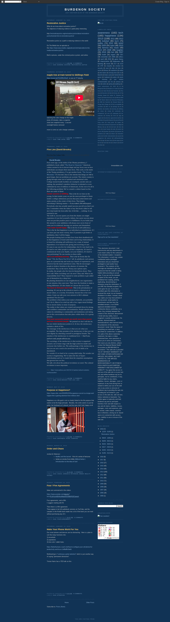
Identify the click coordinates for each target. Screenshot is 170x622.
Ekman (106, 70)
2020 (54, 64)
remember (104, 57)
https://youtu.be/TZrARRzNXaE (57, 78)
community (118, 111)
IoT (120, 93)
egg (120, 115)
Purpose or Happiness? (58, 390)
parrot (119, 129)
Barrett (100, 75)
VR (112, 104)
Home (67, 602)
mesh (121, 77)
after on (108, 106)
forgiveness (117, 61)
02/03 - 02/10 (106, 450)
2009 (104, 45)
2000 (102, 496)
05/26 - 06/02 (106, 444)
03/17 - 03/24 (106, 447)
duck (114, 115)
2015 (121, 45)
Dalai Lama (108, 75)
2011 (113, 39)
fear (105, 118)
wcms (99, 70)
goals (106, 120)
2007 (121, 52)
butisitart (105, 41)
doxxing (67, 64)
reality (87, 473)
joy (105, 127)
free (120, 118)
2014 (100, 50)
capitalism (114, 70)
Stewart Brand (117, 102)
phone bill (100, 131)
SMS (101, 102)
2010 (111, 43)
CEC (121, 55)
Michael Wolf (119, 97)
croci (108, 113)
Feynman (115, 90)
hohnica (100, 124)
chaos (59, 473)
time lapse (61, 139)
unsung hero (113, 72)
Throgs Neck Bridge (103, 104)
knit (110, 127)
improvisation (104, 61)
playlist (66, 494)
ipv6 (102, 59)
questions (100, 133)
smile (104, 84)
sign (103, 140)
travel (105, 142)
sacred (49, 475)
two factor (103, 72)
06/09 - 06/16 (106, 441)
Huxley (115, 93)
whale (101, 145)
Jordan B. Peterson (70, 473)
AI (120, 86)
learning (100, 64)
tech (120, 32)
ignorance (114, 124)
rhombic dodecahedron (109, 136)
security (100, 68)
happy (119, 122)
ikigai (68, 438)
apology (115, 106)
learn (114, 127)
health (104, 55)
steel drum (109, 140)
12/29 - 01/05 (106, 431)
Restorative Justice (56, 23)
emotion (118, 66)
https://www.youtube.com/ (55, 494)
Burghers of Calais (113, 88)
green (99, 77)
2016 (104, 52)
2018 (109, 59)
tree (68, 139)
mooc (99, 129)
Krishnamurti (106, 97)
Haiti (110, 93)
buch (117, 41)
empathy (109, 66)
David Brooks (62, 380)
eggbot (100, 118)
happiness (61, 438)
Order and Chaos (55, 449)
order (81, 473)
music (116, 48)
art (120, 106)
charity (109, 111)
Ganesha (104, 93)
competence (101, 113)
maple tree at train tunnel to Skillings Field (68, 75)
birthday (121, 109)
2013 (100, 38)
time (119, 68)
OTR (101, 66)
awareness (104, 32)
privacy (118, 81)
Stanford (107, 102)
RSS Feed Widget (110, 193)
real (99, 84)
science (109, 138)
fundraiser (100, 120)
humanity (106, 124)
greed (111, 120)
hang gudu (111, 122)
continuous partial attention (67, 554)
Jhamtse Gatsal (102, 95)
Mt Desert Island (104, 99)
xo (120, 72)
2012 (121, 39)
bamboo (107, 109)
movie (108, 64)
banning (60, 64)
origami (113, 55)
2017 (115, 63)
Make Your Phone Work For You (62, 529)
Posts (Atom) (60, 607)
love (120, 127)
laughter (119, 50)
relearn (113, 133)
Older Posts (90, 602)
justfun (100, 43)
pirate (106, 131)
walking (117, 84)
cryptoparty (116, 113)
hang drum (101, 122)
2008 (109, 50)
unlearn (115, 142)
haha (112, 45)
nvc (112, 81)
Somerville (117, 75)
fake (113, 68)
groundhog (118, 120)
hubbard (107, 77)
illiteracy (100, 127)
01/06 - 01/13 (106, 453)
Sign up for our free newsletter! (108, 237)
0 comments (77, 63)
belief (121, 43)
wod (107, 68)
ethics (121, 57)
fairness (105, 48)
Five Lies (71, 380)
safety (121, 70)
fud (112, 52)
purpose (74, 438)
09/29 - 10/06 (106, 438)
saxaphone (101, 138)
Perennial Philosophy (117, 99)
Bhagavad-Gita (102, 88)
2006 (113, 57)
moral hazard (106, 129)
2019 (54, 139)
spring (111, 84)
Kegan (99, 97)
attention (61, 595)
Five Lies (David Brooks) (59, 149)
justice (115, 77)
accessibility (118, 104)
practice (113, 131)
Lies (77, 380)
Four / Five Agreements (58, 485)
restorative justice (79, 64)
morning (104, 79)
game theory (118, 59)
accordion (100, 106)
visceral (121, 142)
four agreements (64, 519)
